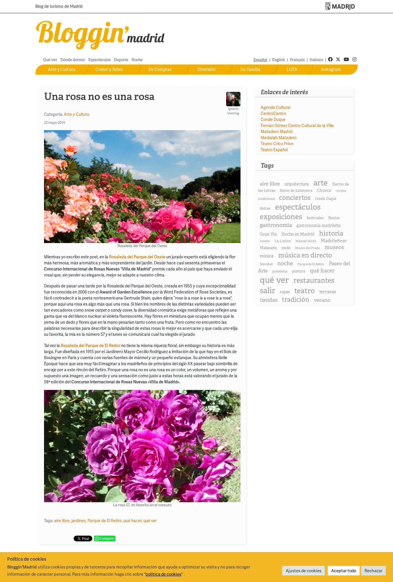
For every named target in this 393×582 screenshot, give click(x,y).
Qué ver (50, 59)
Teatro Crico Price (277, 143)
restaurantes (313, 280)
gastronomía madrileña (319, 225)
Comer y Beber (109, 69)
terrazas (327, 292)
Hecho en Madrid (297, 234)
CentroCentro (273, 113)
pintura (298, 271)
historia (331, 233)
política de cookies (163, 574)
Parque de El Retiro (104, 520)
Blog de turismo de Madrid (59, 7)
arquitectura (297, 184)
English (278, 59)
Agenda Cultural (275, 107)
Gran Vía (268, 234)
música (267, 256)
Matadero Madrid (277, 131)
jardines (78, 520)
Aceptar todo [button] (343, 570)
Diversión (206, 69)
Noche (137, 59)
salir (267, 290)
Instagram (331, 69)
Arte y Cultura (61, 69)
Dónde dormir (72, 59)
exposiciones (281, 216)
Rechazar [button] (373, 570)
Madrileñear (334, 241)
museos (334, 247)
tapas (285, 291)
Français (297, 59)
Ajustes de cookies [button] (303, 570)
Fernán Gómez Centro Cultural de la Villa (297, 125)
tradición (295, 299)
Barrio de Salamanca (296, 190)
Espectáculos (99, 59)
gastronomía (276, 225)
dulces (265, 208)
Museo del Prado (307, 248)
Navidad (266, 264)
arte (320, 183)
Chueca (324, 190)
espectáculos (297, 207)
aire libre (62, 520)
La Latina (282, 240)
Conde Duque (273, 119)
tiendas (268, 300)
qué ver (150, 520)
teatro (304, 290)
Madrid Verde (305, 241)
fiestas (334, 217)
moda (286, 247)
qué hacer (132, 520)
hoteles (265, 241)
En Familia (250, 69)
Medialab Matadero (279, 137)
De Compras (159, 69)
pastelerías (279, 271)
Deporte (121, 59)
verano (322, 300)
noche (285, 263)
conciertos (294, 197)
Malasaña (268, 247)
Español (260, 59)
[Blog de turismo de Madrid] (100, 34)
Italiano (316, 59)
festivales (315, 217)
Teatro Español (274, 149)
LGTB (292, 69)
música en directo (305, 255)
